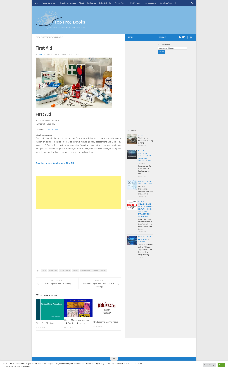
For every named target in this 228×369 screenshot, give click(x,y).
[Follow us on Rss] (179, 37)
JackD (40, 54)
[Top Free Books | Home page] (60, 20)
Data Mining (142, 158)
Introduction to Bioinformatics (105, 322)
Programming (143, 216)
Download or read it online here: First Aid (55, 163)
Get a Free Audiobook (167, 3)
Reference (95, 270)
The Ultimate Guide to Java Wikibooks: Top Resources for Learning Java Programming (145, 250)
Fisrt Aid (43, 270)
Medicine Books (85, 270)
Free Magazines (150, 3)
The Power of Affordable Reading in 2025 (145, 140)
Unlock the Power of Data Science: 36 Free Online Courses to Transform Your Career (145, 224)
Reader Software (48, 3)
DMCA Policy (135, 3)
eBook (39, 37)
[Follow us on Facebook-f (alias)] (187, 37)
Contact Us (91, 3)
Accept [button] (221, 365)
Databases (142, 161)
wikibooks (58, 37)
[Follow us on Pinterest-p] (191, 37)
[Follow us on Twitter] (183, 37)
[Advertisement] (78, 192)
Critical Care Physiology (45, 323)
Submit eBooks (105, 3)
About (81, 3)
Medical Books (53, 270)
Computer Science (144, 156)
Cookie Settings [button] (209, 365)
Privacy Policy (119, 3)
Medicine (47, 37)
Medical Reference (65, 270)
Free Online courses (68, 3)
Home (36, 3)
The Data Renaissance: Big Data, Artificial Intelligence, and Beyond (144, 168)
